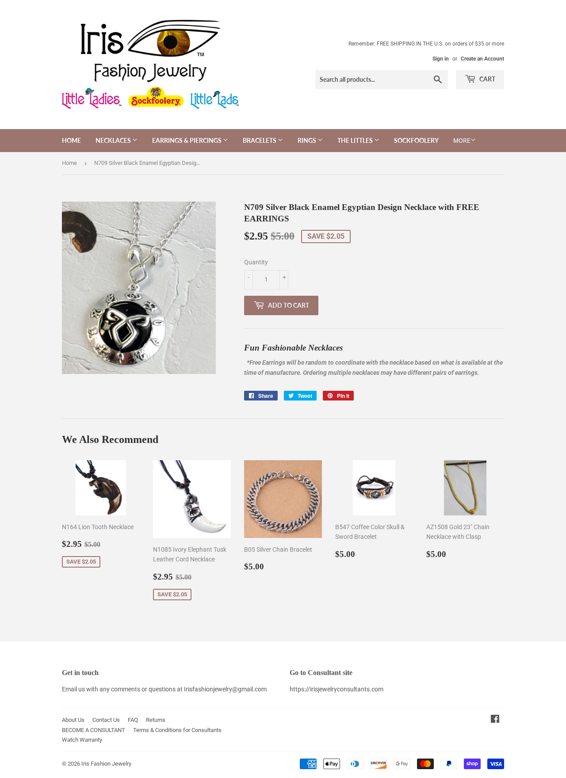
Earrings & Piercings (187, 140)
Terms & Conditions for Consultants (177, 730)
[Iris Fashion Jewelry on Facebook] (495, 720)
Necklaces (114, 140)
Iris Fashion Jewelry (106, 763)
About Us (73, 720)
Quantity (256, 262)
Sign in (440, 59)
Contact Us (106, 720)
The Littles (355, 140)
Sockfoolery (416, 140)
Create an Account (482, 59)
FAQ (133, 720)
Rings (307, 140)
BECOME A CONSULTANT (93, 730)
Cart (486, 79)
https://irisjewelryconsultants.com (336, 689)
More (461, 140)
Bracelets (260, 140)
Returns (155, 720)
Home (71, 140)
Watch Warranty (82, 739)
